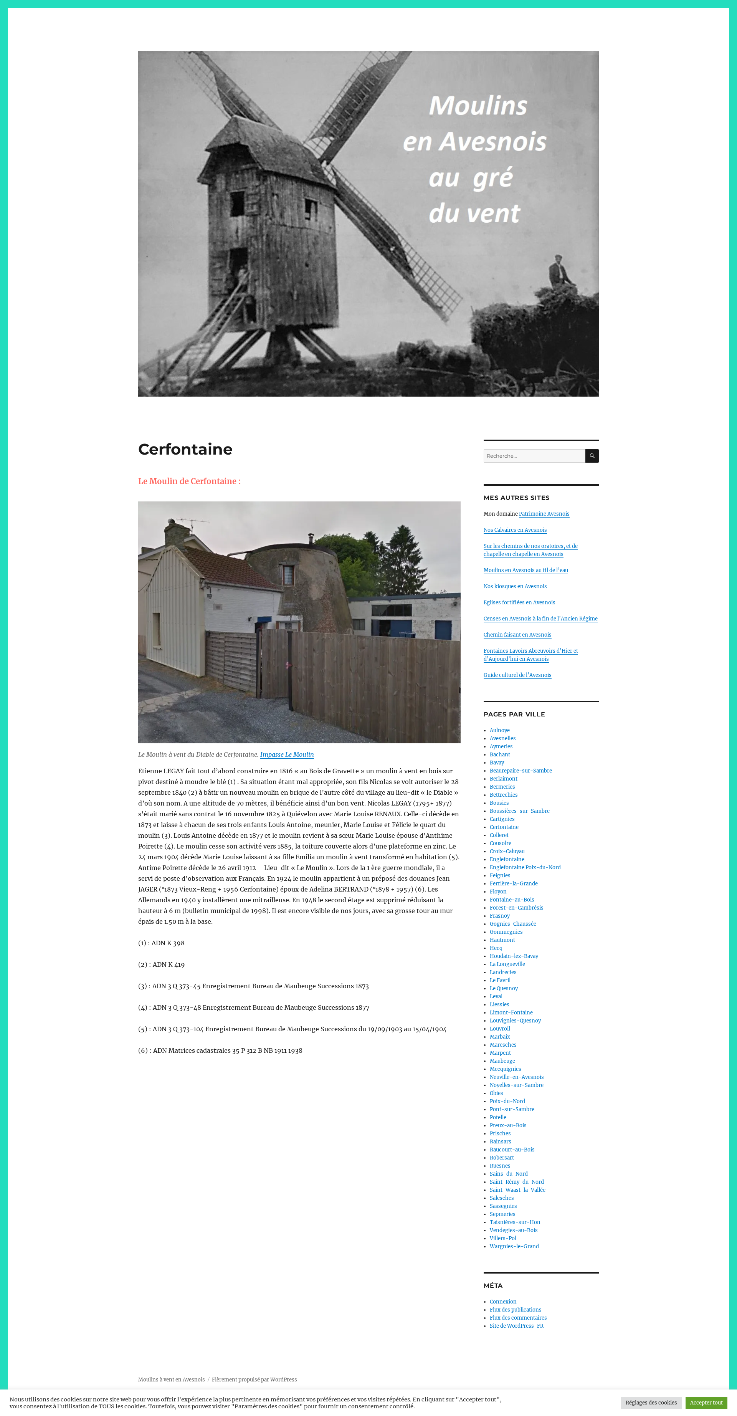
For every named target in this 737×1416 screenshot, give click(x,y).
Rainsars (500, 1141)
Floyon (498, 891)
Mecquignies (505, 1069)
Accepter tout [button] (706, 1402)
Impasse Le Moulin (287, 754)
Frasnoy (500, 916)
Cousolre (500, 843)
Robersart (502, 1158)
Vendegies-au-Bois (514, 1230)
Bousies (499, 803)
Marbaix (500, 1037)
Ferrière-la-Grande (514, 883)
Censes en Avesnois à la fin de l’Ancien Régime (541, 618)
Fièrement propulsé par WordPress (254, 1379)
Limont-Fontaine (511, 1012)
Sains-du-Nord (509, 1174)
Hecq (496, 948)
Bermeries (502, 787)
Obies (496, 1093)
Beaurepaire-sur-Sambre (521, 771)
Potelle (498, 1117)
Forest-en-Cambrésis (517, 908)
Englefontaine (507, 859)
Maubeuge (502, 1061)
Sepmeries (503, 1214)
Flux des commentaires (518, 1318)
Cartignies (502, 819)
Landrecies (503, 972)
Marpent (500, 1053)
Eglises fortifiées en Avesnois (519, 602)
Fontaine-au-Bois (512, 900)
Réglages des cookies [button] (651, 1402)
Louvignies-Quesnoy (515, 1020)
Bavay (497, 762)
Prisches (500, 1133)
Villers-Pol (503, 1238)
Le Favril (500, 980)
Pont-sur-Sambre (512, 1109)
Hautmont (502, 940)
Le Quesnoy (504, 988)
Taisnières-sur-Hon (515, 1222)
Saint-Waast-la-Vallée (517, 1190)
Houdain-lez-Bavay (514, 956)
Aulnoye (500, 730)
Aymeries (501, 746)
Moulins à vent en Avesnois (171, 1379)
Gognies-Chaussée (513, 924)
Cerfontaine (504, 827)
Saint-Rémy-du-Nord (517, 1182)
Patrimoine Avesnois (544, 514)
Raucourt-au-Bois (512, 1149)
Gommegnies (506, 932)
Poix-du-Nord (507, 1101)
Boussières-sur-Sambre (520, 811)
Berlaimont (503, 779)
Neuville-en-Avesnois (517, 1077)
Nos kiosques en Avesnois (515, 586)
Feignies (500, 875)
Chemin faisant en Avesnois (518, 635)
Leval (496, 996)
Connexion (503, 1302)
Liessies (499, 1004)
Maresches (503, 1045)
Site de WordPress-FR (517, 1326)
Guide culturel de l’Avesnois (518, 675)
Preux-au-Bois (508, 1125)
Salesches (502, 1198)
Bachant (500, 754)
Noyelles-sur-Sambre (517, 1085)
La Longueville (507, 964)
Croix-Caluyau (507, 851)
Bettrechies (504, 795)
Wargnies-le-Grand (514, 1246)
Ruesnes (500, 1166)
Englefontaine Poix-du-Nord (525, 867)
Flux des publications (516, 1310)
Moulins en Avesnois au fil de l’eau (526, 570)
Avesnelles (503, 738)
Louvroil (500, 1029)
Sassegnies (503, 1206)
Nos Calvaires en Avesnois (515, 530)
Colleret (499, 835)
